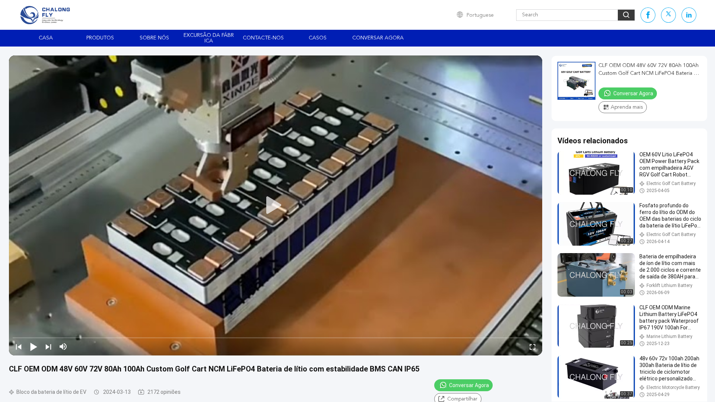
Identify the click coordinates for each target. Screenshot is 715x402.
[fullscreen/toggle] (532, 346)
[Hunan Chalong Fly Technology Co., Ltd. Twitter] (668, 15)
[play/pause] (33, 346)
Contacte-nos (263, 38)
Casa (46, 38)
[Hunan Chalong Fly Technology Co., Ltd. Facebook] (648, 15)
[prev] (18, 346)
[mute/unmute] (63, 346)
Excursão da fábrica (209, 38)
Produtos (100, 38)
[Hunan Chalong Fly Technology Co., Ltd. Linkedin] (688, 15)
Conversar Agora (378, 38)
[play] (275, 205)
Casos (318, 38)
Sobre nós (154, 38)
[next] (48, 346)
